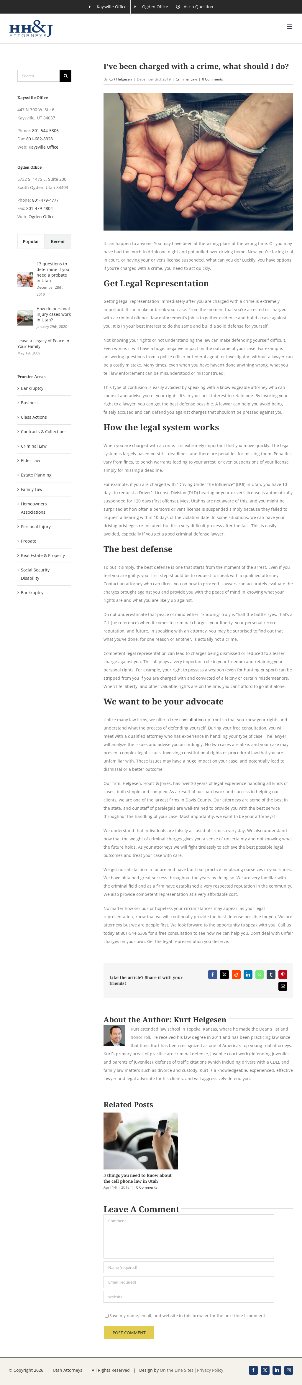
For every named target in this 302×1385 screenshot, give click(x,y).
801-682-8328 (39, 139)
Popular (31, 241)
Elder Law (30, 460)
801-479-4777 (45, 200)
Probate (28, 541)
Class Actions (34, 417)
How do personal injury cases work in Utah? (54, 314)
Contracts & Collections (44, 431)
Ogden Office (42, 216)
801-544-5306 (45, 130)
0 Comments (212, 79)
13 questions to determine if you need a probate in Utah (53, 272)
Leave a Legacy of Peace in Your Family (43, 343)
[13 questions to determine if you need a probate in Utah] (25, 276)
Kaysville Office (43, 147)
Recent (58, 241)
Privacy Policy (210, 1370)
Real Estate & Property (43, 555)
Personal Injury (36, 526)
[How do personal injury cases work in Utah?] (25, 314)
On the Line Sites (176, 1370)
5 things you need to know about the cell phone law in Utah (138, 1178)
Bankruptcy (32, 388)
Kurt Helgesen (120, 79)
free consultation (187, 719)
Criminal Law (186, 79)
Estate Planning (36, 475)
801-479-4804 (39, 208)
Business (30, 402)
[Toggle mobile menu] (290, 27)
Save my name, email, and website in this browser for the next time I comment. (187, 1315)
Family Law (31, 489)
